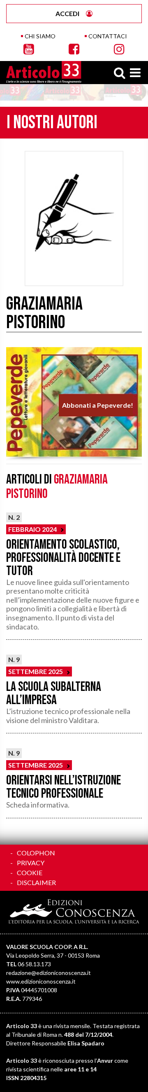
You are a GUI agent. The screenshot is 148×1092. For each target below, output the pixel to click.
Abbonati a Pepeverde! (97, 405)
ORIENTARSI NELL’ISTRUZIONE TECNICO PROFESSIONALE (63, 787)
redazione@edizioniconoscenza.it (48, 972)
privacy (30, 863)
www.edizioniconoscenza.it (41, 981)
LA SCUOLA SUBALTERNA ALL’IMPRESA (53, 693)
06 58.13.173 (34, 964)
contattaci (107, 36)
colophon (36, 853)
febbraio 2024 (32, 529)
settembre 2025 (35, 671)
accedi (67, 13)
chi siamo (40, 36)
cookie (29, 872)
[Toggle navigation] (135, 72)
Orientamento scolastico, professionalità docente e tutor (63, 558)
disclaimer (36, 882)
